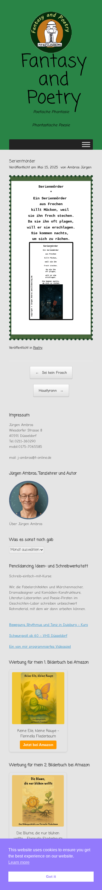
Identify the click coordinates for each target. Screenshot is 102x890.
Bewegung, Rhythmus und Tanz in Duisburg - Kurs (48, 625)
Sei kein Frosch (51, 372)
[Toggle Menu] (86, 144)
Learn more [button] (19, 862)
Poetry (37, 348)
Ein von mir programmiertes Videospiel (40, 646)
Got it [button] (51, 876)
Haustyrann (51, 390)
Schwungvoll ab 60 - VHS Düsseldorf (38, 635)
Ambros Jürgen (79, 167)
